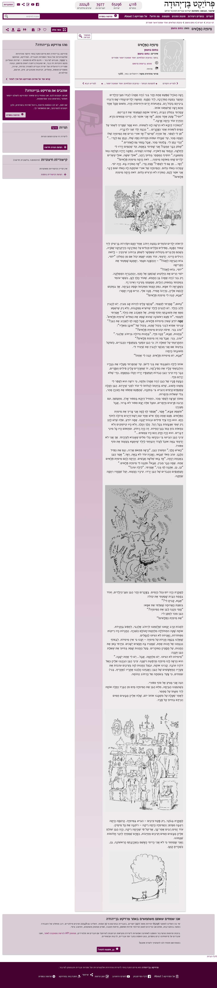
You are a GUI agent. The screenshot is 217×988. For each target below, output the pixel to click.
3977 (100, 4)
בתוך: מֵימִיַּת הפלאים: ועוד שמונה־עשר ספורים (135, 57)
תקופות (166, 16)
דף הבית (210, 22)
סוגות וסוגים (178, 16)
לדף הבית (212, 956)
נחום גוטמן (189, 22)
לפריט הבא (89, 83)
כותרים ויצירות (196, 16)
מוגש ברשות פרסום (142, 63)
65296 (117, 4)
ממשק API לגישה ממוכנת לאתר (60, 933)
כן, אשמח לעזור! (108, 949)
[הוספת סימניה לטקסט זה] (39, 29)
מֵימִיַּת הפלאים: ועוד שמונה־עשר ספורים (164, 22)
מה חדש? (155, 16)
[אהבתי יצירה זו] (45, 29)
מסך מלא (59, 29)
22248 (84, 4)
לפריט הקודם (170, 83)
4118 (132, 4)
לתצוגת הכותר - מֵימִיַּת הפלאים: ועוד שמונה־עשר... (129, 83)
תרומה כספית (108, 16)
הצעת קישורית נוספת (53, 174)
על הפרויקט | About (135, 16)
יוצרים (209, 16)
